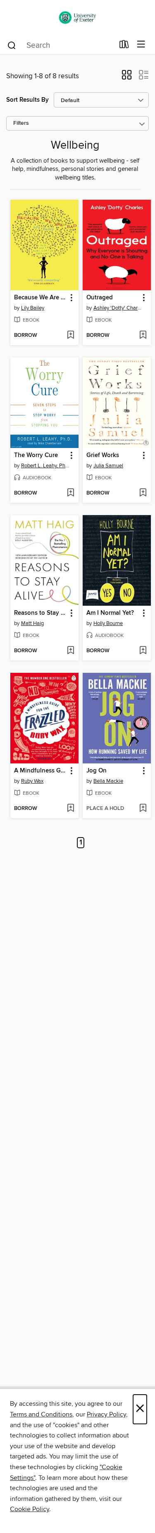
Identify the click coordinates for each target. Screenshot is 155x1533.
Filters (21, 123)
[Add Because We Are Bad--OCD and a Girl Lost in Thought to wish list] (70, 335)
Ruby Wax (32, 781)
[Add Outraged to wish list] (143, 335)
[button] (127, 77)
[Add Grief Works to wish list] (143, 493)
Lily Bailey (32, 308)
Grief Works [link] (102, 455)
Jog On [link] (96, 771)
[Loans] (124, 46)
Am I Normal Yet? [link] (110, 613)
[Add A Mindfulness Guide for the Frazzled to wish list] (70, 808)
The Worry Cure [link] (36, 455)
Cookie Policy (29, 1509)
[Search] (11, 44)
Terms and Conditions (41, 1414)
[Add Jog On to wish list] (143, 808)
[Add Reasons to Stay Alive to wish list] (70, 651)
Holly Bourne (108, 623)
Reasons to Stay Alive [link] (40, 613)
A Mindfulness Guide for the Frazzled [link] (40, 771)
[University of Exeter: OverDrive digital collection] (77, 17)
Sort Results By (27, 100)
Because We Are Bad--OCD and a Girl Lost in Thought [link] (40, 297)
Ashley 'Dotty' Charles (117, 308)
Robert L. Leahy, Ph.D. (45, 465)
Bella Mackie (108, 781)
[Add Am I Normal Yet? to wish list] (143, 651)
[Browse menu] (141, 44)
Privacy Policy (106, 1414)
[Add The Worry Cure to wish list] (70, 493)
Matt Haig (32, 623)
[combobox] (60, 45)
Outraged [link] (99, 297)
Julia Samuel (108, 465)
